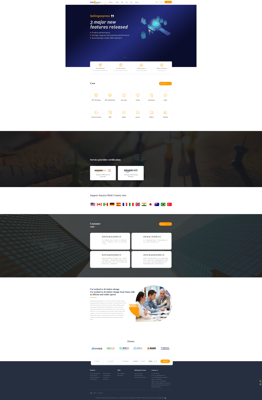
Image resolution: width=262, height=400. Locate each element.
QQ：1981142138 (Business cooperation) (159, 377)
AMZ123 (95, 392)
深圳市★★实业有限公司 (111, 237)
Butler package (120, 375)
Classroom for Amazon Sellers (140, 377)
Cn (156, 2)
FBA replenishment (106, 373)
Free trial (168, 2)
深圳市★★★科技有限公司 (153, 255)
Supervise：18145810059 (156, 379)
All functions (105, 379)
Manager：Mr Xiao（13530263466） (158, 381)
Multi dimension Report (94, 377)
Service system (106, 377)
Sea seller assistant (93, 375)
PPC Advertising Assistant (95, 373)
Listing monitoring (106, 375)
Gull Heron (100, 392)
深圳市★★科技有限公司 (111, 255)
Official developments (138, 375)
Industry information (138, 373)
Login (161, 2)
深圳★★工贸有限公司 (152, 237)
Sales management (93, 379)
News (131, 2)
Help (122, 2)
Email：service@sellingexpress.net (158, 375)
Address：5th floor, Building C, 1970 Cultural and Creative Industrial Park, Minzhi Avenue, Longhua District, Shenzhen (160, 385)
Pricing (117, 2)
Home (105, 2)
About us (137, 2)
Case (127, 2)
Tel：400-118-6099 (155, 373)
